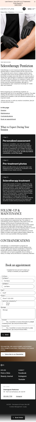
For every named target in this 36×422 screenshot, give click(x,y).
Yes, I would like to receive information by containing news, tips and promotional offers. (18, 322)
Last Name (5, 283)
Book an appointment (8, 119)
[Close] (34, 1)
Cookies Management (15, 406)
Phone (3, 295)
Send (6, 334)
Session (3, 110)
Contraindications (7, 116)
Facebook (22, 373)
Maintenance (5, 113)
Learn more (18, 5)
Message (3, 307)
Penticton (11, 12)
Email (2, 290)
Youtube (21, 379)
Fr (3, 365)
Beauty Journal (7, 376)
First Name (5, 278)
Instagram (22, 376)
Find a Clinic (4, 12)
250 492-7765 (7, 396)
